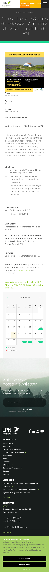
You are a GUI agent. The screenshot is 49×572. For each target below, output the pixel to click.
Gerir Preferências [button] (24, 569)
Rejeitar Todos (24, 564)
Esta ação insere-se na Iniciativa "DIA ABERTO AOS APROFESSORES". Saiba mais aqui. (24, 285)
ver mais (6, 497)
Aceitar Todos (24, 558)
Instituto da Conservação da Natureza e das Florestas (21, 485)
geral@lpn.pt (24, 270)
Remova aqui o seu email (17, 411)
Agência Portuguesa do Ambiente (16, 493)
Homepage (20, 12)
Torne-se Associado (25, 4)
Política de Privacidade (12, 449)
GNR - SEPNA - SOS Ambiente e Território (19, 489)
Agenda (29, 12)
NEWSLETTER (35, 4)
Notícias (6, 471)
